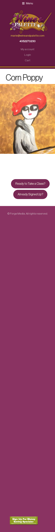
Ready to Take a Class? (30, 183)
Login (27, 54)
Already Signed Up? (30, 194)
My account (27, 49)
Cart (27, 60)
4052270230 (27, 41)
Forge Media (17, 213)
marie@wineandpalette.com (27, 35)
